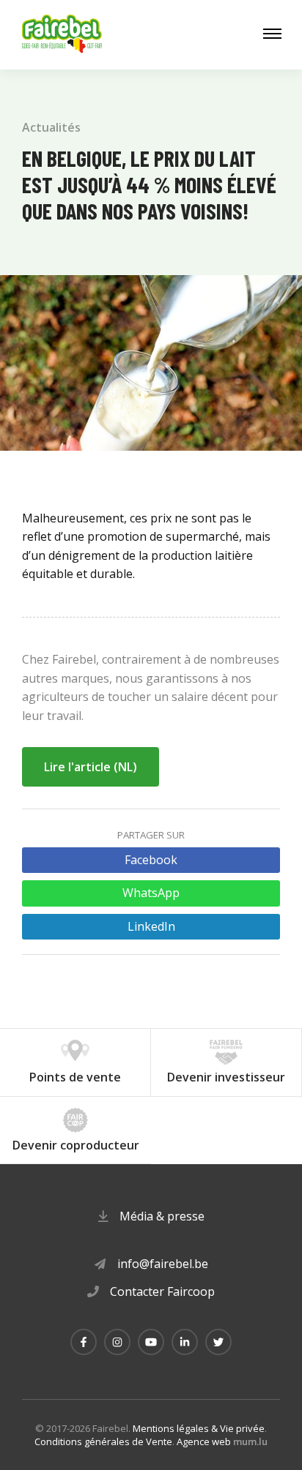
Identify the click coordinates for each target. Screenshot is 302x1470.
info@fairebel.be (162, 1264)
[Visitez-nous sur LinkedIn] (185, 1342)
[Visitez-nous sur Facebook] (83, 1342)
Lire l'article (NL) (90, 767)
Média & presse (162, 1216)
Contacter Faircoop (162, 1291)
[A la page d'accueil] (62, 35)
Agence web (204, 1441)
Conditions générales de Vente (103, 1441)
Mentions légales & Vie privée (199, 1428)
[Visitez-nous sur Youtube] (151, 1342)
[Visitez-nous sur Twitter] (218, 1342)
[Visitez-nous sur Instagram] (117, 1342)
